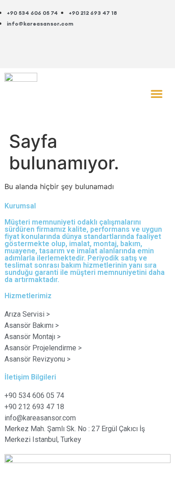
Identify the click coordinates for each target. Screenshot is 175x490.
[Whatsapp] (147, 22)
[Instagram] (147, 47)
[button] (156, 93)
